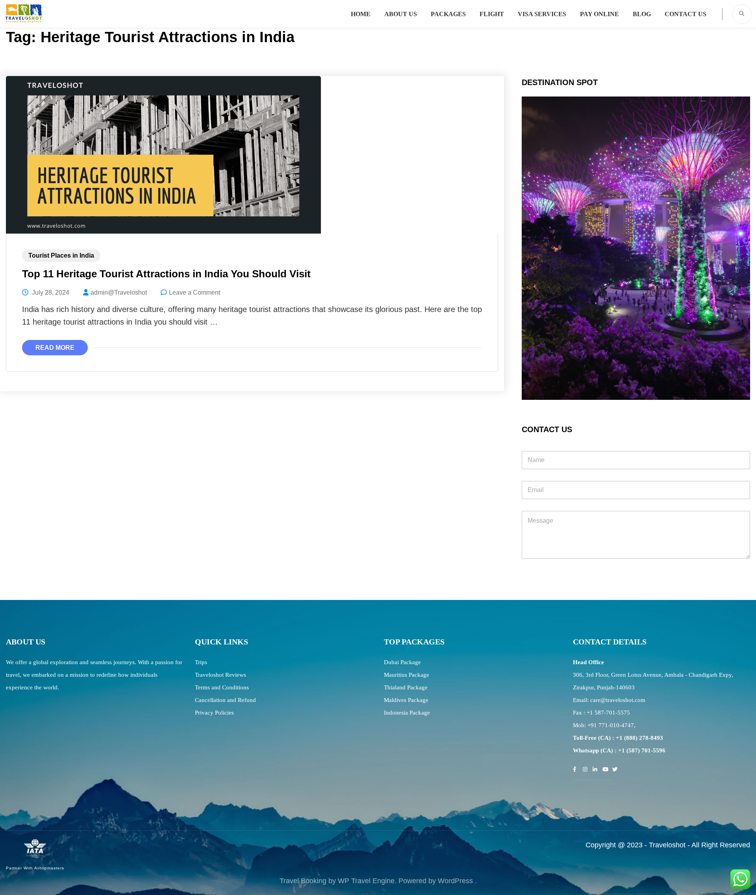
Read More (54, 347)
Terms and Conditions (222, 687)
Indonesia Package (407, 712)
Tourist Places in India (61, 255)
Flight (492, 14)
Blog (642, 14)
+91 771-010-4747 (610, 725)
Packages (448, 14)
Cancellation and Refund (225, 700)
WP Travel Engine (366, 881)
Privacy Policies (214, 712)
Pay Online (599, 14)
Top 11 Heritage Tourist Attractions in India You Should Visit (166, 274)
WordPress (455, 881)
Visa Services (542, 14)
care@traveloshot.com (617, 700)
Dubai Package (402, 662)
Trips (201, 662)
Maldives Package (406, 700)
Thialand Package (406, 687)
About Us (400, 14)
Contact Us (685, 14)
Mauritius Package (406, 675)
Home (361, 14)
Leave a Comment (194, 292)
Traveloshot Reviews (220, 675)
